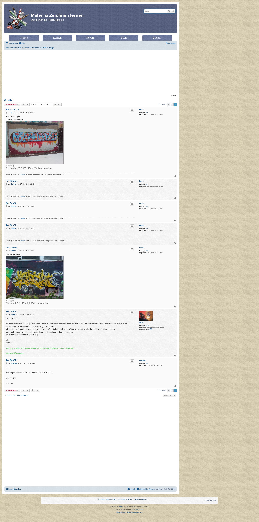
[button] (168, 104)
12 (147, 112)
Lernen (57, 37)
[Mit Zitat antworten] (132, 110)
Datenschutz (122, 500)
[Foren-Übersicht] (18, 18)
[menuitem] (22, 43)
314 (147, 325)
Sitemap (101, 500)
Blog (124, 37)
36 (147, 363)
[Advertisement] (90, 73)
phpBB (121, 506)
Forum (90, 37)
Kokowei (142, 360)
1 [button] (172, 104)
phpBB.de (139, 509)
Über (130, 500)
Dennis (141, 109)
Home (24, 37)
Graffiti (8, 100)
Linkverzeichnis (140, 500)
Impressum (110, 500)
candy (141, 322)
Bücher (157, 37)
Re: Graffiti (12, 109)
